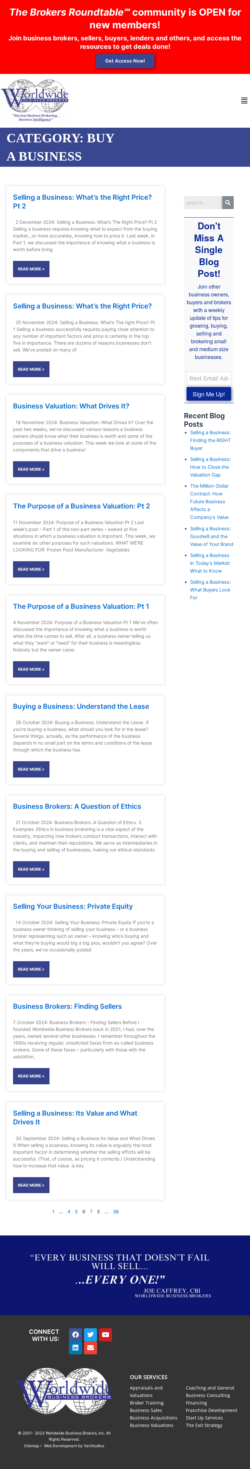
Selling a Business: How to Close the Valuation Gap (210, 467)
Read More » (31, 268)
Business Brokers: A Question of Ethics (77, 806)
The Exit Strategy (204, 1425)
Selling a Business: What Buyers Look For (210, 590)
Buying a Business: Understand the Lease (81, 706)
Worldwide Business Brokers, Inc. (75, 1433)
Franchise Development (211, 1410)
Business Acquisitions (153, 1418)
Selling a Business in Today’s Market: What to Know (210, 563)
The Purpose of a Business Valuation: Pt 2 (81, 506)
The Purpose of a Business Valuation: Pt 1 (81, 606)
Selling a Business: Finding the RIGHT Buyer (210, 440)
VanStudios (94, 1445)
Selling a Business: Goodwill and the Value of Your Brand (211, 536)
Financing (196, 1403)
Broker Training (147, 1403)
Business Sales (146, 1410)
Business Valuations (152, 1425)
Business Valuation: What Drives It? (71, 406)
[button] (244, 101)
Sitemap (31, 1445)
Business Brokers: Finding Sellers (67, 1006)
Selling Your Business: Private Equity (73, 906)
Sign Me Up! (209, 394)
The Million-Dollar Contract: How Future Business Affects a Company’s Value (209, 501)
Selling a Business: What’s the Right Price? (82, 306)
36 (116, 1212)
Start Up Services (204, 1418)
